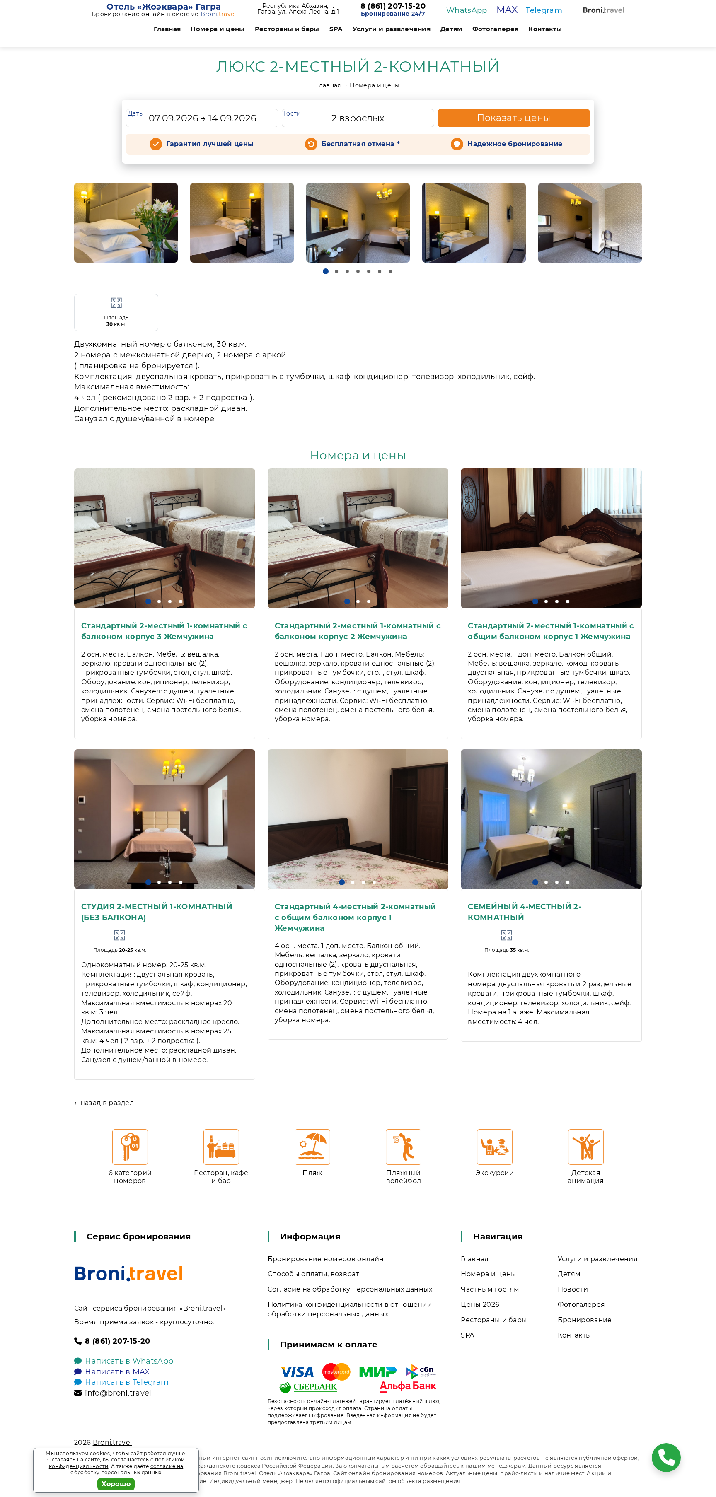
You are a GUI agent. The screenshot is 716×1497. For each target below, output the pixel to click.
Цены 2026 (480, 1305)
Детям (451, 29)
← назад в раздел (104, 1103)
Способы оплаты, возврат (313, 1274)
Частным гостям (490, 1289)
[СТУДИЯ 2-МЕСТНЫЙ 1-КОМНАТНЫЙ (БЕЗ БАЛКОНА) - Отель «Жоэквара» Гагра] (164, 819)
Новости (573, 1289)
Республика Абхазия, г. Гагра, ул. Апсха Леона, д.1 (298, 8)
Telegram (544, 10)
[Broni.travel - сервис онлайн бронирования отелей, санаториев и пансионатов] (128, 1273)
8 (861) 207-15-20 (393, 6)
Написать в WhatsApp (129, 1361)
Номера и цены (217, 29)
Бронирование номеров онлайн (326, 1259)
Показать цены (514, 117)
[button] (326, 271)
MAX (507, 9)
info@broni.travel (118, 1393)
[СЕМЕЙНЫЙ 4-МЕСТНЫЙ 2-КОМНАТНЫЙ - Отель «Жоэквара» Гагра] (551, 819)
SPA (336, 29)
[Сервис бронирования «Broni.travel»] (603, 10)
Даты (136, 113)
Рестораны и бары (287, 29)
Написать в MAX (117, 1371)
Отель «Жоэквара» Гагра (163, 6)
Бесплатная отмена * (361, 144)
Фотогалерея (495, 29)
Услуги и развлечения (392, 29)
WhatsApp (466, 10)
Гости (292, 113)
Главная (167, 29)
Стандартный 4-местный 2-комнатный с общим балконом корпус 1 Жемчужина (355, 917)
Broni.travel (112, 1442)
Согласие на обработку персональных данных (350, 1289)
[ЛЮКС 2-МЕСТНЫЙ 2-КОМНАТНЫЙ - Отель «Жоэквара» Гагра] (126, 223)
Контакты (545, 29)
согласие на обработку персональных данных (126, 1469)
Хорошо (116, 1484)
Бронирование (585, 1320)
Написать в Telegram (127, 1382)
